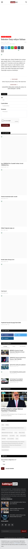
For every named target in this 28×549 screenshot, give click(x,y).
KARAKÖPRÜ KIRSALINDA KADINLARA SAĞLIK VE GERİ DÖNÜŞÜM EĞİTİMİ (14, 87)
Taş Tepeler (12, 435)
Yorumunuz (3, 109)
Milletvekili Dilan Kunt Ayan (7, 432)
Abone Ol (24, 531)
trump (16, 432)
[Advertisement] (14, 15)
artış (17, 435)
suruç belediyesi (5, 450)
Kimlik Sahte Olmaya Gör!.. (8, 259)
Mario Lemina (21, 432)
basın (17, 438)
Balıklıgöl (9, 36)
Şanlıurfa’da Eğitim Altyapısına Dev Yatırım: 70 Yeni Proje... (17, 509)
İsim (2, 97)
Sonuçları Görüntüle (10, 468)
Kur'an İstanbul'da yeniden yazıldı (17, 372)
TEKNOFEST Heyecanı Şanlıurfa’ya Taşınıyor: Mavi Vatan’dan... (18, 358)
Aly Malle (3, 438)
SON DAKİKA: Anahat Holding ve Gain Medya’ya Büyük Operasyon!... (17, 515)
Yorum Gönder (5, 125)
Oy (2, 468)
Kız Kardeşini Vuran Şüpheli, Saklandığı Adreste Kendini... (16, 380)
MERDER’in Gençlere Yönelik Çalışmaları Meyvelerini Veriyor (17, 351)
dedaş (7, 424)
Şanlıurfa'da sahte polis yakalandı (18, 364)
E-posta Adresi (4, 103)
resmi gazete (22, 435)
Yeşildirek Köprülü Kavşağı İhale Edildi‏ (11, 322)
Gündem (3, 36)
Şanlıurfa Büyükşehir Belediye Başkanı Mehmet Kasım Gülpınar (13, 428)
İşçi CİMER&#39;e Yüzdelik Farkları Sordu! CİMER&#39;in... (12, 164)
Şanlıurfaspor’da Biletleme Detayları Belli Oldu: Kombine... (12, 410)
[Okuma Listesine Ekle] (2, 51)
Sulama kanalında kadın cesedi (9, 196)
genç (3, 424)
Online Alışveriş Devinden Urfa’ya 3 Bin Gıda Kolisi (14, 81)
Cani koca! (4, 291)
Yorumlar (4, 94)
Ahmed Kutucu (5, 435)
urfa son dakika (10, 438)
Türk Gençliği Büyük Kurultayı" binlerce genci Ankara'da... (18, 503)
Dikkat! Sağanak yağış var (7, 228)
